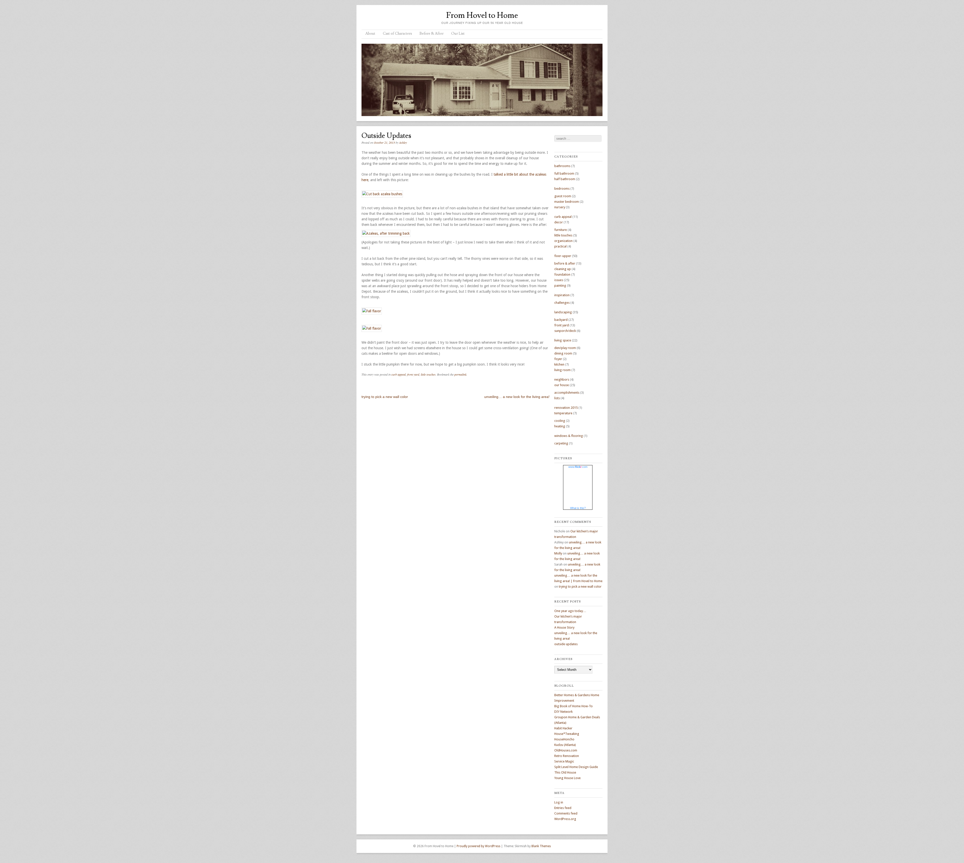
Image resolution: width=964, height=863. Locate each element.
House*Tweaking (566, 734)
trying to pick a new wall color (385, 397)
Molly (558, 553)
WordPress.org (565, 819)
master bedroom (566, 202)
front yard (413, 374)
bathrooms (562, 166)
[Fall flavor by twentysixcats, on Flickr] (372, 311)
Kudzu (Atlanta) (565, 745)
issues (558, 280)
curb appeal (398, 374)
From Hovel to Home (482, 15)
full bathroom (564, 173)
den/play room (565, 348)
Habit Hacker (563, 728)
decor (558, 222)
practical (560, 246)
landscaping (563, 312)
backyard (561, 320)
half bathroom (564, 179)
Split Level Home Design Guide (576, 767)
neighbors (561, 379)
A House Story (564, 627)
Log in (558, 802)
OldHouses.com (565, 750)
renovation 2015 (566, 408)
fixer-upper (562, 256)
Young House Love (567, 778)
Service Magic (564, 761)
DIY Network (563, 712)
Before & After (431, 33)
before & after (564, 263)
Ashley (403, 142)
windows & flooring (568, 436)
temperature (563, 413)
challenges (562, 302)
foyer (558, 359)
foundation (562, 274)
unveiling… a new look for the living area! (517, 397)
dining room (563, 353)
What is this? (578, 508)
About (370, 33)
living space (562, 340)
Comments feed (565, 813)
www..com (577, 466)
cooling (559, 421)
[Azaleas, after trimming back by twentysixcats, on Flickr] (386, 233)
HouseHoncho (564, 739)
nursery (559, 207)
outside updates (566, 644)
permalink (460, 374)
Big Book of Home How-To (573, 706)
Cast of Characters (397, 33)
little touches (428, 374)
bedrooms (562, 188)
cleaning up (562, 269)
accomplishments (566, 392)
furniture (560, 230)
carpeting (561, 443)
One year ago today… (570, 611)
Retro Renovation (566, 756)
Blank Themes (541, 846)
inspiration (562, 295)
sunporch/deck (565, 331)
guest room (562, 196)
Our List (458, 33)
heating (559, 426)
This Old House (565, 772)
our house (561, 385)
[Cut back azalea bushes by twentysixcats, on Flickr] (382, 194)
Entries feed (562, 808)
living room (562, 370)
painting (560, 285)
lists (557, 398)
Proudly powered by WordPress (478, 846)
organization (563, 241)
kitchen (559, 364)
